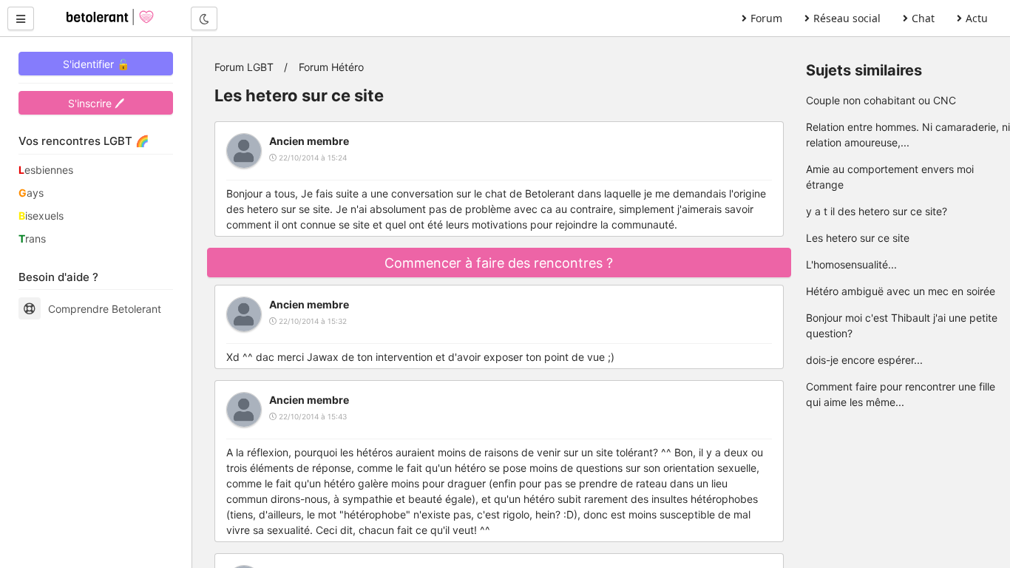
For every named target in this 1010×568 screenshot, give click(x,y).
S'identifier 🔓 (96, 64)
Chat (923, 18)
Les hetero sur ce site (857, 237)
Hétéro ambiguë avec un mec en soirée (900, 291)
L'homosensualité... (851, 264)
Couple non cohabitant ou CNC (881, 100)
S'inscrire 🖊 (96, 103)
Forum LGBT (244, 67)
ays (31, 192)
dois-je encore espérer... (864, 360)
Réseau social (847, 18)
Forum (766, 18)
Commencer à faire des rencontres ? (498, 263)
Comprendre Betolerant (104, 308)
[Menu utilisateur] (20, 18)
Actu (977, 18)
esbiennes (45, 169)
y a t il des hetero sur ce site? (876, 211)
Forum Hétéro (331, 67)
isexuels (41, 215)
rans (32, 238)
